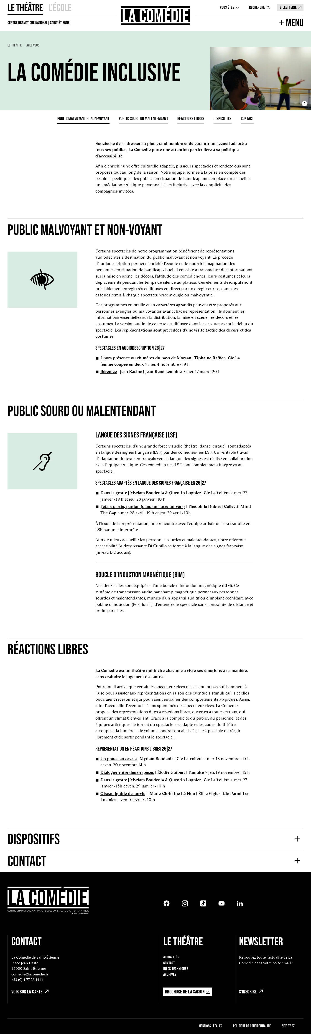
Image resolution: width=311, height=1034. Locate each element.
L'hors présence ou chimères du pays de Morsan (145, 358)
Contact (247, 118)
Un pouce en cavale (118, 758)
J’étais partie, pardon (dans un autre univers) (142, 506)
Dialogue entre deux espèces (127, 772)
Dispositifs (223, 118)
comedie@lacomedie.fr (29, 974)
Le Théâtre (25, 7)
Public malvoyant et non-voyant (83, 118)
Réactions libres (190, 118)
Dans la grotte (113, 493)
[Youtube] (221, 903)
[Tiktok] (203, 903)
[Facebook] (166, 903)
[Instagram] (185, 903)
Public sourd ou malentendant (143, 118)
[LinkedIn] (240, 903)
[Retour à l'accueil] (156, 15)
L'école (59, 7)
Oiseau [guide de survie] (123, 793)
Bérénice (108, 371)
